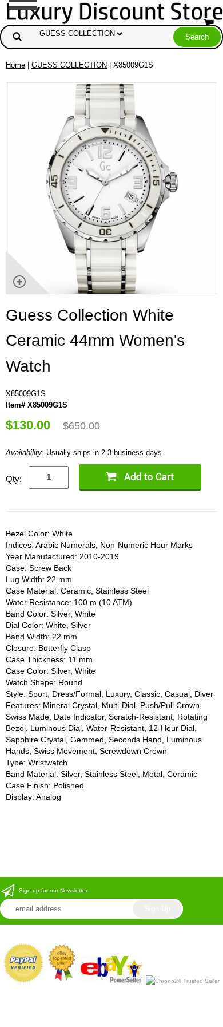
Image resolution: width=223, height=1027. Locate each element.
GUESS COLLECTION (69, 65)
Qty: (14, 479)
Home (15, 65)
